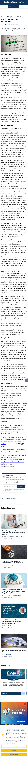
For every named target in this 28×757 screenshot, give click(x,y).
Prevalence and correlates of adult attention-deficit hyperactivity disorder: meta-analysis (12, 430)
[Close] (26, 727)
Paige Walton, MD (17, 595)
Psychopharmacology (11, 498)
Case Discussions (6, 501)
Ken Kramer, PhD (8, 625)
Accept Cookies (14, 754)
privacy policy (7, 490)
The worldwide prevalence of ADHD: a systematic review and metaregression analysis (13, 442)
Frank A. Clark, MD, (8, 595)
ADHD (3, 498)
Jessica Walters (7, 654)
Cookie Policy (12, 743)
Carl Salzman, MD (20, 536)
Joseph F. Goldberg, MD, (9, 536)
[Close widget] (25, 704)
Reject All (14, 750)
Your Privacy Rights (14, 746)
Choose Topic (12, 6)
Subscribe (20, 486)
